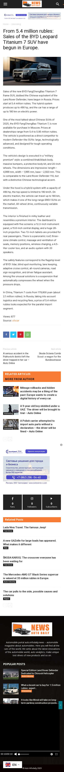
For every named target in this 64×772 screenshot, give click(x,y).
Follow (32, 496)
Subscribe (51, 496)
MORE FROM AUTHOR (19, 379)
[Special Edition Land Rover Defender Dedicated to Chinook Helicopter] (11, 674)
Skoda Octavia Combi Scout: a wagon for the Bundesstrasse (49, 356)
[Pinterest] (20, 335)
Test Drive (8, 531)
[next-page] (10, 439)
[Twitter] (13, 335)
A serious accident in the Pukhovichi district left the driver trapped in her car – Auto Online (16, 358)
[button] (5, 4)
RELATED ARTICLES (17, 374)
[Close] (60, 705)
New (5, 548)
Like (12, 496)
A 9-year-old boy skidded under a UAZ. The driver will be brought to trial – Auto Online (40, 409)
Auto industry (9, 582)
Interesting (16, 24)
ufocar (15, 320)
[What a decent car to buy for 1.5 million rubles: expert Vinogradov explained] (11, 689)
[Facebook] (6, 335)
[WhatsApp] (28, 335)
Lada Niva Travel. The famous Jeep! (24, 527)
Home (6, 24)
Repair (6, 599)
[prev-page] (5, 439)
